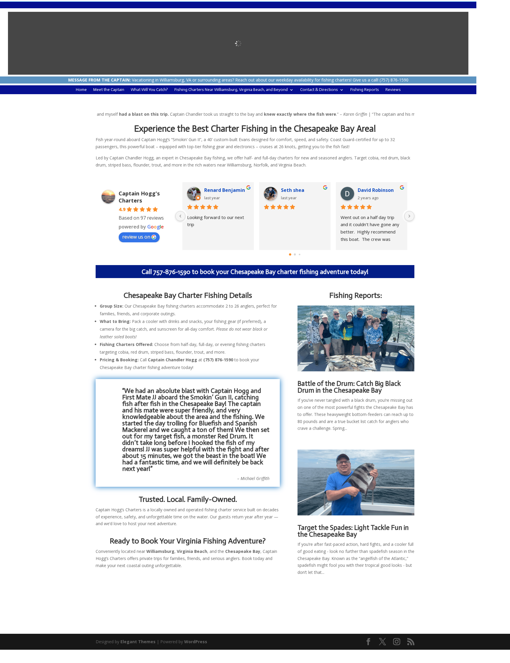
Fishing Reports (364, 90)
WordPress (195, 641)
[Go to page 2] (299, 254)
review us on (136, 236)
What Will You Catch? (149, 90)
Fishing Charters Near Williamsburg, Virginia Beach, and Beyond (231, 90)
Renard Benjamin (224, 190)
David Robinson (376, 190)
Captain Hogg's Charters (139, 197)
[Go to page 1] (295, 254)
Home (81, 90)
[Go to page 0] (290, 254)
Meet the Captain (108, 90)
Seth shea (292, 190)
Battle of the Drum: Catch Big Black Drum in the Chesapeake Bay (349, 386)
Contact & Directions (319, 90)
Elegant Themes (138, 641)
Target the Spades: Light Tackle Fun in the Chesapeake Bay (353, 530)
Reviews (393, 90)
